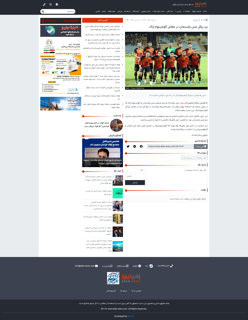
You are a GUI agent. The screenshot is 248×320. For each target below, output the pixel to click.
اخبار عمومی (145, 11)
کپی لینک (200, 146)
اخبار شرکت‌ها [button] (159, 11)
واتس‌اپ (106, 266)
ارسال (135, 182)
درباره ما (123, 291)
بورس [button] (179, 11)
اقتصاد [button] (187, 11)
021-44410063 (164, 266)
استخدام (127, 11)
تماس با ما (136, 291)
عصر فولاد (111, 11)
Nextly (131, 316)
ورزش (119, 11)
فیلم (104, 11)
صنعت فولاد (196, 11)
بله (147, 266)
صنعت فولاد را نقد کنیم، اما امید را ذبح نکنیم (102, 34)
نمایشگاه (136, 11)
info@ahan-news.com (85, 266)
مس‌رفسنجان (187, 158)
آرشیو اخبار (111, 291)
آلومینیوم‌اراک (201, 158)
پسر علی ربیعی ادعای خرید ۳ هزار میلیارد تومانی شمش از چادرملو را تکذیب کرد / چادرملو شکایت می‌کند (101, 79)
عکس (98, 11)
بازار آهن (169, 11)
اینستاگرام (121, 266)
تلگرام (135, 266)
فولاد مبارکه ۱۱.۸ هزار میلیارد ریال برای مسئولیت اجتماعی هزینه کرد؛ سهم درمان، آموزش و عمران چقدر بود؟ (102, 68)
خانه (205, 11)
